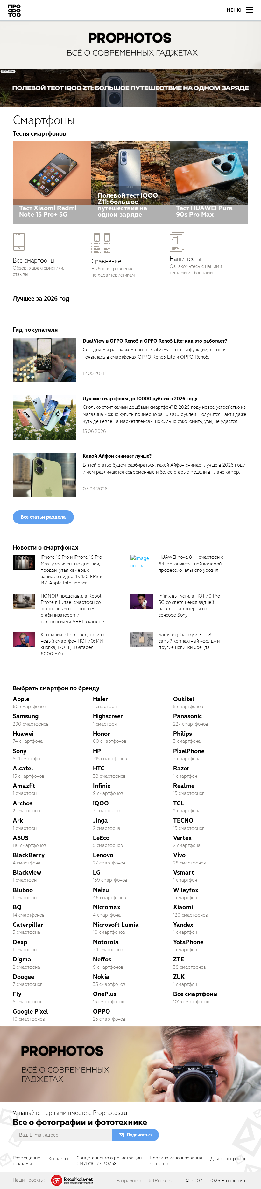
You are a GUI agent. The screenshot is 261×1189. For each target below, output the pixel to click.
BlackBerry (29, 855)
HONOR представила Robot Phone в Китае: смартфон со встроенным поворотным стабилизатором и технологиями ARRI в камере (72, 609)
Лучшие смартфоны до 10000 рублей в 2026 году (140, 398)
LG (97, 873)
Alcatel (23, 768)
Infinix (101, 786)
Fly (17, 994)
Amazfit (24, 786)
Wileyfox (185, 890)
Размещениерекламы (26, 1161)
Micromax (106, 907)
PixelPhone (188, 751)
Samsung (26, 716)
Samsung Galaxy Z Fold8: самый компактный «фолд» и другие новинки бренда (189, 641)
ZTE (178, 959)
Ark (18, 820)
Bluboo (23, 890)
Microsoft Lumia (116, 925)
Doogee (23, 977)
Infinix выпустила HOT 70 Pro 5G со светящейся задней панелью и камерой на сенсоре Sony (189, 605)
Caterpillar (28, 925)
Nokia (101, 977)
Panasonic (187, 716)
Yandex (183, 925)
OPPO (101, 1011)
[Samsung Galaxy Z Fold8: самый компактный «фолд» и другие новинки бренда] (141, 639)
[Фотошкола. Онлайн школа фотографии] (72, 1180)
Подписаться (139, 1135)
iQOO (101, 803)
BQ (17, 907)
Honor (101, 734)
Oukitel (183, 699)
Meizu (101, 890)
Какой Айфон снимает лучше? (117, 456)
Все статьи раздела (43, 517)
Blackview (27, 873)
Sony (19, 751)
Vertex (182, 838)
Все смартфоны (195, 994)
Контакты (58, 1159)
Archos (22, 803)
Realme (183, 786)
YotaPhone (188, 942)
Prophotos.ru (235, 1181)
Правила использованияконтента (176, 1161)
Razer (181, 768)
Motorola (106, 942)
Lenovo (103, 855)
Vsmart (183, 873)
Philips (182, 734)
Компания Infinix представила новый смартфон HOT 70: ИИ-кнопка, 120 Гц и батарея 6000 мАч (73, 644)
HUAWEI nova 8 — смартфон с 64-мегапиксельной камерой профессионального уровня (191, 563)
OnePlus (104, 994)
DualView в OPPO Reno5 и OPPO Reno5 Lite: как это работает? (155, 341)
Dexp (20, 942)
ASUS (20, 838)
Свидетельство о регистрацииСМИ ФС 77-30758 (109, 1161)
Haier (100, 699)
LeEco (101, 838)
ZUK (179, 977)
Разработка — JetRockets (144, 1181)
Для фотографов (228, 1159)
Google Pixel (30, 1011)
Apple (21, 699)
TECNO (183, 820)
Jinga (100, 820)
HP (97, 751)
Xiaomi (183, 907)
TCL (178, 803)
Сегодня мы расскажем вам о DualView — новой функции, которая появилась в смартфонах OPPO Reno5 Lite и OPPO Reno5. (155, 353)
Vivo (179, 855)
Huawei (23, 734)
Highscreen (108, 716)
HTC (98, 768)
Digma (22, 959)
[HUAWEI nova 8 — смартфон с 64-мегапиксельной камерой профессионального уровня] (141, 562)
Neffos (102, 959)
